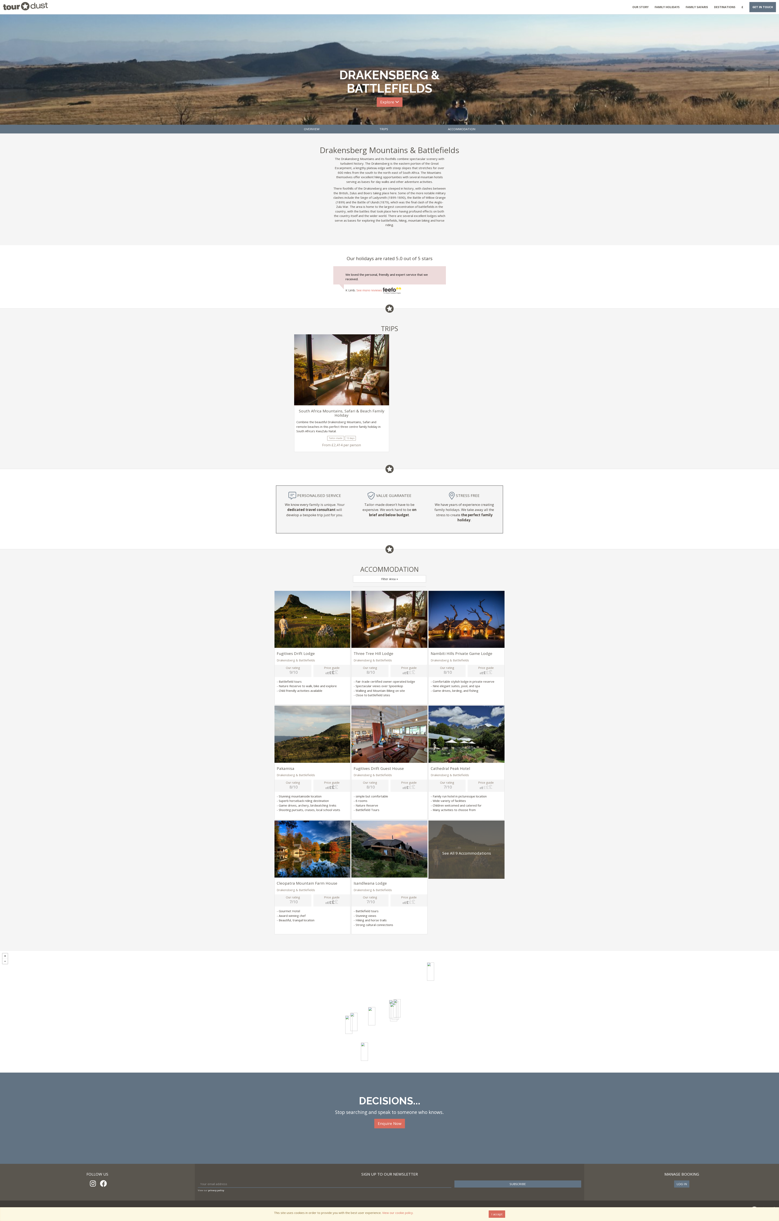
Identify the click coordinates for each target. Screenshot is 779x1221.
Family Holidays (667, 7)
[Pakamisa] (430, 971)
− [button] (5, 961)
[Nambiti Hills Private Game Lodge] (371, 1016)
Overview (312, 129)
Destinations (724, 7)
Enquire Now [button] (389, 1123)
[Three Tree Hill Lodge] (353, 1022)
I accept (496, 1214)
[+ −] (389, 1012)
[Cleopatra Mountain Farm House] (364, 1052)
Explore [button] (387, 102)
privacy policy (216, 1190)
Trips (383, 129)
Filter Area (388, 579)
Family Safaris (697, 7)
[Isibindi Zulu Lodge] (393, 1012)
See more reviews (369, 290)
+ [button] (5, 956)
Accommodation (461, 129)
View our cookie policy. (397, 1213)
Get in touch (762, 7)
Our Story (640, 7)
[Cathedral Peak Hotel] (348, 1025)
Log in (682, 1184)
